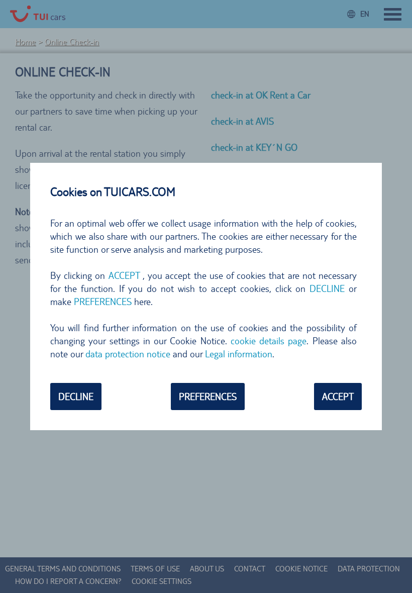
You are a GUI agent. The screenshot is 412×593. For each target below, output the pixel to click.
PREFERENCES (208, 396)
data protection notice (127, 353)
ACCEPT (338, 396)
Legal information (238, 353)
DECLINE (75, 396)
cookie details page (269, 340)
